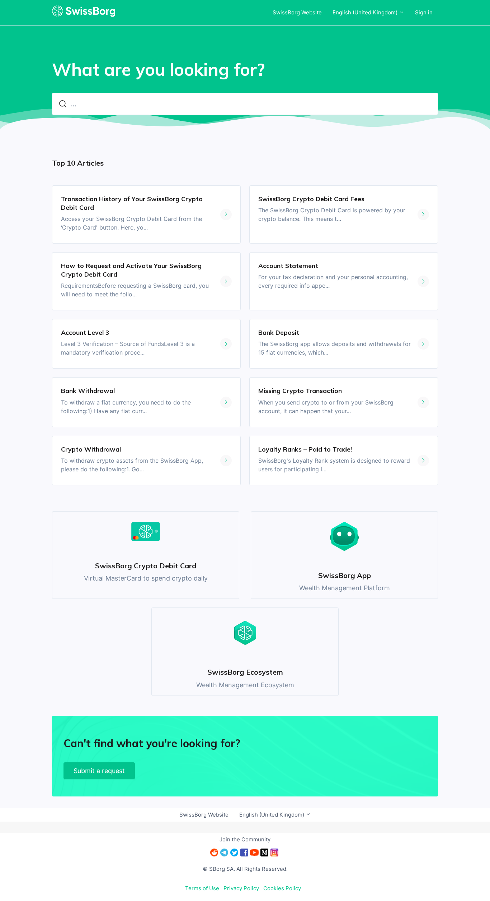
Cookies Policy (282, 888)
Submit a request (99, 771)
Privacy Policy (241, 888)
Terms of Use (202, 888)
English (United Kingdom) (366, 12)
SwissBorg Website (297, 12)
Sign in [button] (424, 12)
